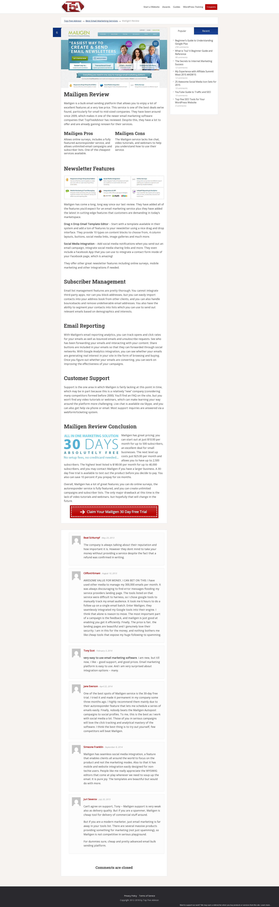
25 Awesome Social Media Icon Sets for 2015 (195, 83)
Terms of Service (147, 895)
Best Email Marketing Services (102, 20)
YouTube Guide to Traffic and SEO (193, 92)
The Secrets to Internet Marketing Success (193, 62)
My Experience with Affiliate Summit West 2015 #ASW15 (194, 73)
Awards (166, 7)
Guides (176, 7)
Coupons (211, 7)
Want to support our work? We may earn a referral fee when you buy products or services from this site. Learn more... (225, 905)
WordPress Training (193, 7)
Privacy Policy (130, 895)
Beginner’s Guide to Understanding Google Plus (194, 42)
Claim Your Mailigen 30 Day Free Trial (117, 511)
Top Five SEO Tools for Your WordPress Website (190, 101)
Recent (206, 31)
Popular (182, 31)
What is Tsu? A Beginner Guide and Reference (193, 52)
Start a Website (151, 7)
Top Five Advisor (73, 20)
